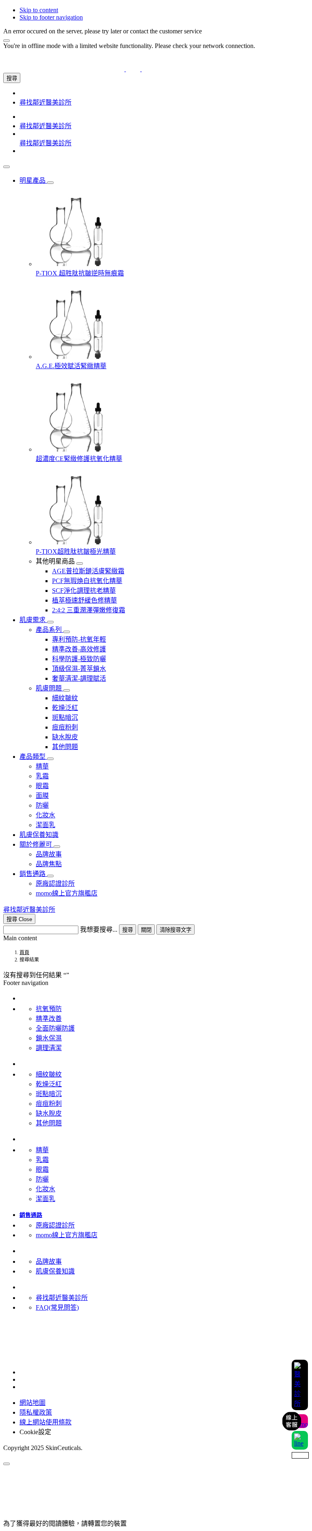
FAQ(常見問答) (57, 1307)
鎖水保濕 (49, 1038)
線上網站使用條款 (46, 1422)
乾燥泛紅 (49, 1084)
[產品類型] (50, 759)
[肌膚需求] (50, 622)
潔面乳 (45, 1198)
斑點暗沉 (49, 1093)
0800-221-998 (21, 1341)
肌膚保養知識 (55, 1271)
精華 (42, 1150)
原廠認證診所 (55, 1225)
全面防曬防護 (55, 1028)
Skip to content (39, 10)
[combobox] (40, 930)
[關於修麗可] (57, 846)
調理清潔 (49, 1047)
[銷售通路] (50, 876)
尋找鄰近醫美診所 (62, 1297)
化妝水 (45, 1189)
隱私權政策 (36, 1412)
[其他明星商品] (79, 563)
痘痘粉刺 (49, 1103)
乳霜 (42, 1159)
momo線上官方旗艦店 (67, 1235)
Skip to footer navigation (51, 17)
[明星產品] (50, 182)
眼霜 (42, 1169)
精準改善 (49, 1018)
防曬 (42, 1179)
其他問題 (49, 1123)
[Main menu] (6, 167)
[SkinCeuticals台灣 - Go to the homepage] (133, 69)
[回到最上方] (6, 1464)
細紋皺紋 (49, 1074)
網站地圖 (33, 1402)
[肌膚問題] (66, 690)
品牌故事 (49, 1261)
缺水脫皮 (49, 1113)
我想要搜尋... (98, 929)
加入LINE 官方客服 (31, 1333)
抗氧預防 (49, 1008)
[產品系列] (66, 632)
